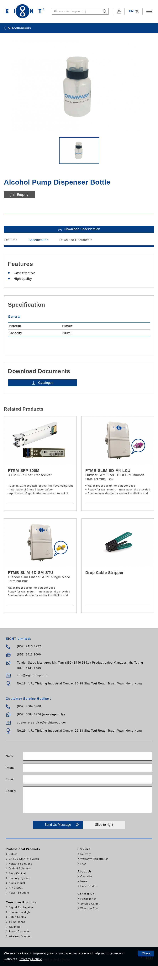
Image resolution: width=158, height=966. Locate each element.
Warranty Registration (94, 858)
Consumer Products (21, 902)
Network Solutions (20, 863)
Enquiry (11, 790)
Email (9, 779)
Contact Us (85, 893)
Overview (86, 876)
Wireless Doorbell (20, 936)
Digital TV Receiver (21, 907)
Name (10, 756)
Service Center (90, 903)
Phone (10, 767)
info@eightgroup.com (32, 675)
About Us (84, 871)
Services (84, 849)
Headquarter (88, 898)
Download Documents (75, 240)
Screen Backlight (20, 912)
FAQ (83, 863)
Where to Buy (89, 908)
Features (10, 240)
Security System (19, 878)
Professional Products (23, 849)
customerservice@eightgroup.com (42, 722)
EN (131, 11)
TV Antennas (17, 921)
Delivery (85, 854)
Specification (38, 240)
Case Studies (89, 886)
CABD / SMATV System (24, 858)
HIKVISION (16, 887)
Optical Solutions (20, 868)
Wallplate (15, 926)
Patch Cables (17, 917)
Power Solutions (19, 892)
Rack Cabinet (17, 873)
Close (146, 953)
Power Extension (19, 931)
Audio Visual (17, 883)
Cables (13, 854)
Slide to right (104, 824)
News (83, 881)
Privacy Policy (30, 959)
